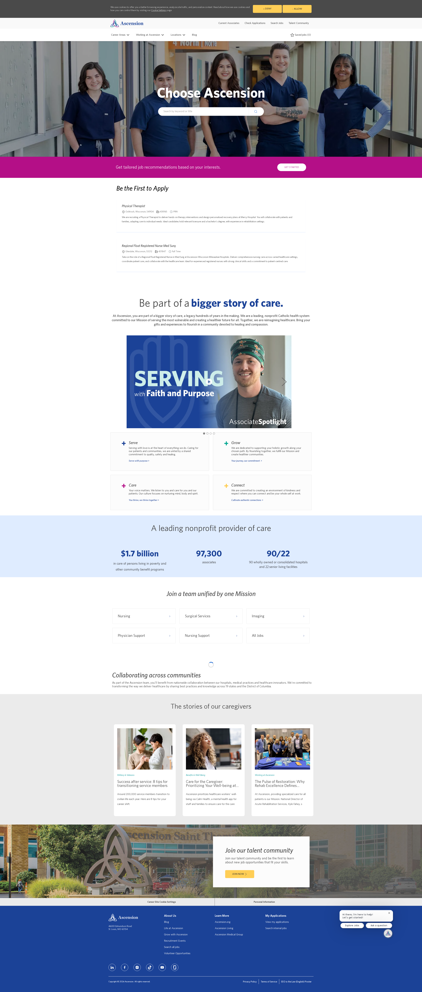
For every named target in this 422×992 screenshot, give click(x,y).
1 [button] (204, 433)
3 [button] (211, 433)
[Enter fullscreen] (307, 684)
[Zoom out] (307, 672)
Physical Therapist (133, 206)
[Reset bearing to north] (307, 677)
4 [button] (214, 433)
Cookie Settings (158, 10)
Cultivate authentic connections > (247, 500)
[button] (256, 111)
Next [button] (284, 382)
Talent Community (299, 23)
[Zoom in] (307, 667)
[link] (144, 853)
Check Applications (255, 23)
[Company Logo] (126, 23)
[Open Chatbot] (388, 933)
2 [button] (207, 433)
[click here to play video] (209, 382)
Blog (194, 35)
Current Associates (228, 23)
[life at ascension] (160, 452)
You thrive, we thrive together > (144, 500)
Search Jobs (277, 23)
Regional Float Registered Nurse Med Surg (149, 245)
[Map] (211, 705)
